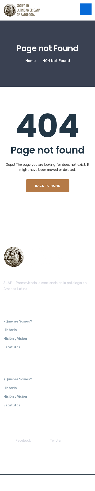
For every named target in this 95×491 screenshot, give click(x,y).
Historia (10, 330)
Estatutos (11, 347)
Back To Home (47, 185)
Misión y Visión (15, 339)
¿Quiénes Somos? (17, 321)
